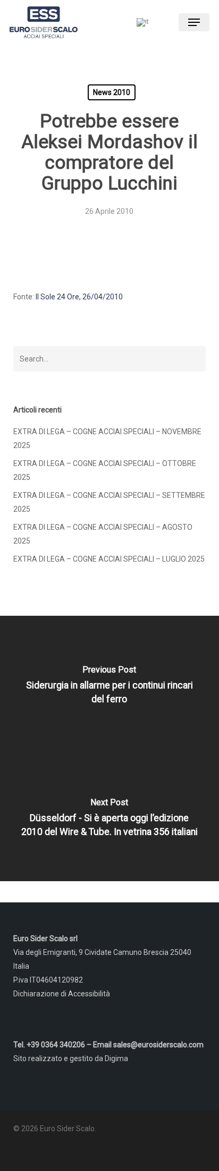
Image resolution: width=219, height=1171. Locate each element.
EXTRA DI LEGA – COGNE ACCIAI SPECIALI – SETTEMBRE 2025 (109, 502)
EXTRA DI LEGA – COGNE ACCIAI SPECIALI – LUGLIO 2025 (109, 559)
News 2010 (111, 92)
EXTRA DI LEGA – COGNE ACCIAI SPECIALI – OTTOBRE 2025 (104, 470)
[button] (194, 22)
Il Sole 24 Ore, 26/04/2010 (79, 296)
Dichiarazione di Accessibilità (61, 993)
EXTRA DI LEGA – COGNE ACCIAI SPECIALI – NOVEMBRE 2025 (107, 438)
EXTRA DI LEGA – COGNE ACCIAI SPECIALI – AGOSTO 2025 (102, 534)
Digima (116, 1058)
